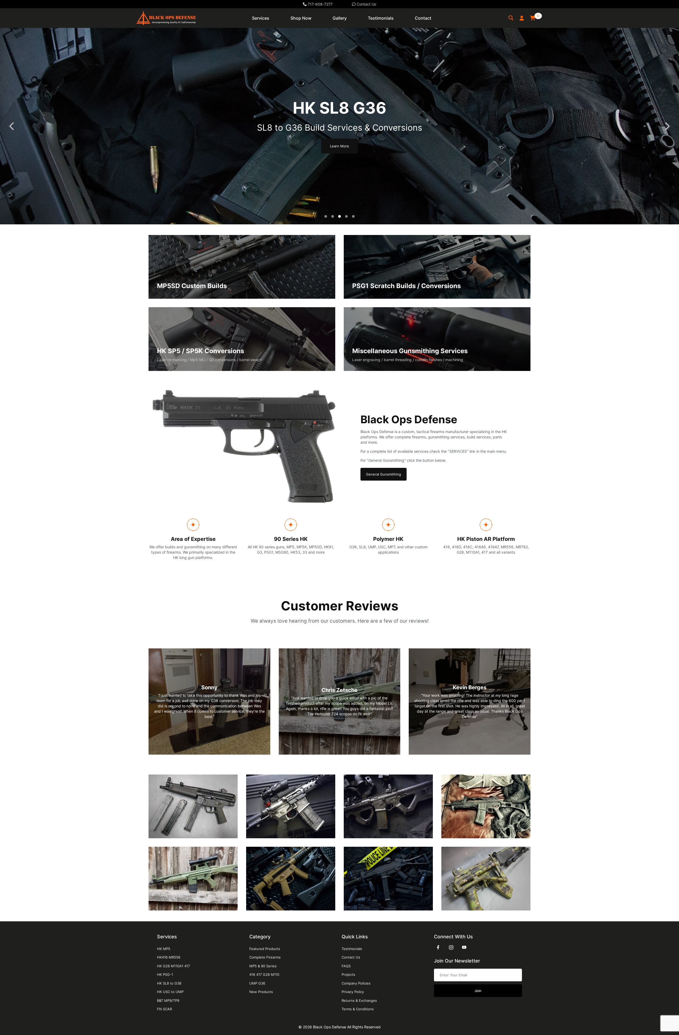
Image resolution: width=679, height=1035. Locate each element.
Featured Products (264, 949)
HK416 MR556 (168, 957)
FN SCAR (164, 1009)
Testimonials (352, 949)
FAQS (346, 966)
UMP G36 (257, 983)
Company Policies (356, 983)
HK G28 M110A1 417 (173, 966)
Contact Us (366, 4)
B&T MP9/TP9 (168, 1000)
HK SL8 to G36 (169, 983)
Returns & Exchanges (359, 1000)
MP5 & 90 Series (263, 966)
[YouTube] (464, 947)
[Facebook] (438, 947)
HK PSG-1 (165, 974)
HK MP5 (163, 949)
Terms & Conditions (358, 1009)
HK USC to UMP (170, 992)
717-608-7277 (320, 4)
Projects (348, 974)
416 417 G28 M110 (264, 974)
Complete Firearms (265, 957)
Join (478, 991)
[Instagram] (451, 947)
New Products (261, 992)
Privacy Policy (353, 992)
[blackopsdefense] (166, 17)
